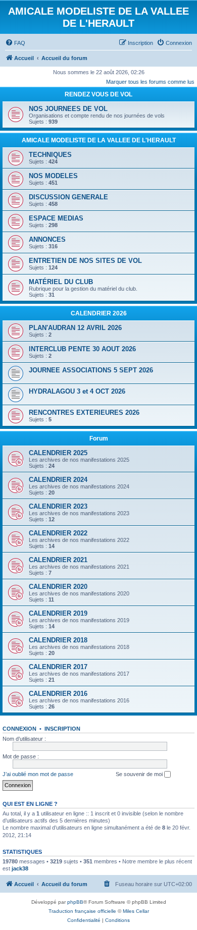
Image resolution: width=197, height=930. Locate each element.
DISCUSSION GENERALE (68, 197)
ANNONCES (47, 239)
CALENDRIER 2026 (99, 313)
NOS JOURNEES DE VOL (68, 109)
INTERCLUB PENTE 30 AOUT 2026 (82, 349)
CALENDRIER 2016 (58, 693)
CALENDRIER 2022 (58, 533)
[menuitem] (15, 43)
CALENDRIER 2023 (58, 506)
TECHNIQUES (50, 154)
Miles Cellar (136, 911)
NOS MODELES (53, 176)
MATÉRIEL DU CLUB (61, 282)
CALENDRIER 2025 (58, 453)
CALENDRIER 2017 (58, 667)
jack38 (20, 868)
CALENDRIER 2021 (58, 560)
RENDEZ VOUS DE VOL (98, 94)
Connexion (19, 729)
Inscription (62, 729)
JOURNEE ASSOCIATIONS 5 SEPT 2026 (91, 370)
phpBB (75, 902)
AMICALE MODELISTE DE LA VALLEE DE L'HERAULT (99, 140)
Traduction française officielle (82, 911)
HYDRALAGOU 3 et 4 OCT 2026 (77, 391)
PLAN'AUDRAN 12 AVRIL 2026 (75, 328)
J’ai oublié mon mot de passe (38, 774)
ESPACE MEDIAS (56, 218)
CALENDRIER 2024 (58, 479)
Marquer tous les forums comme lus (150, 82)
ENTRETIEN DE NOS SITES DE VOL (85, 260)
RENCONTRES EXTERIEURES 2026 (84, 412)
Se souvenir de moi (140, 774)
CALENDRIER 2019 (58, 613)
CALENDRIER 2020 (58, 586)
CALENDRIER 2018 (58, 640)
